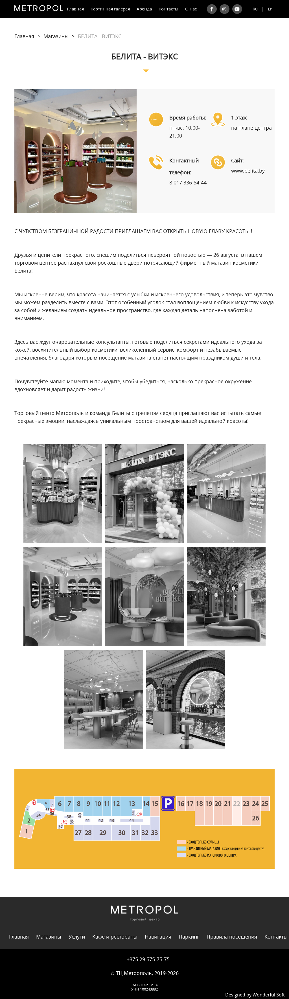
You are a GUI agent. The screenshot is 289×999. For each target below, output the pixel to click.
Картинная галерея (110, 9)
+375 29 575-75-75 (148, 959)
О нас (191, 9)
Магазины (56, 36)
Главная (75, 9)
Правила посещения (232, 936)
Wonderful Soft (269, 995)
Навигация (158, 936)
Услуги (77, 936)
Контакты (168, 9)
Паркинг (189, 936)
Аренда (144, 9)
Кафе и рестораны (114, 936)
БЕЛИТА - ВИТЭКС (99, 36)
